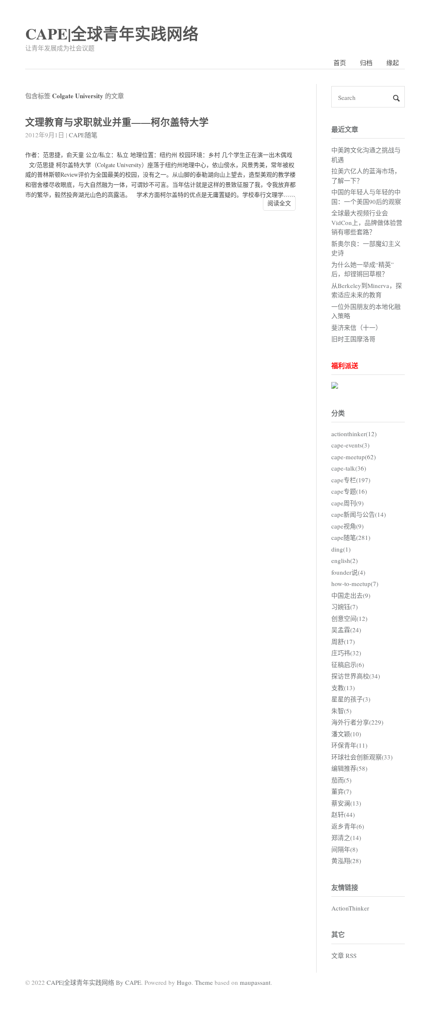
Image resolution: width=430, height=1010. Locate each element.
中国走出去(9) (350, 595)
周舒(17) (343, 641)
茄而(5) (341, 780)
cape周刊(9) (347, 503)
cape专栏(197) (350, 480)
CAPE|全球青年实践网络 (112, 33)
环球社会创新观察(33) (362, 757)
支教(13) (343, 687)
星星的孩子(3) (350, 699)
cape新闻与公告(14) (358, 514)
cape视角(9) (347, 526)
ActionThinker (350, 908)
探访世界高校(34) (355, 676)
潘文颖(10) (346, 734)
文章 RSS (344, 955)
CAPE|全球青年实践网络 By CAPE (94, 982)
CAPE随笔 (83, 135)
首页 (339, 62)
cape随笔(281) (350, 537)
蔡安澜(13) (346, 803)
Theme (204, 982)
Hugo (184, 982)
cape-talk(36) (348, 468)
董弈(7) (341, 791)
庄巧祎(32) (346, 653)
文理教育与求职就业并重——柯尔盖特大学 (117, 122)
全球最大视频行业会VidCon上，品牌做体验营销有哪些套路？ (366, 222)
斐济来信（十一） (356, 327)
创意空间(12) (349, 618)
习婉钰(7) (344, 606)
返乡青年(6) (347, 826)
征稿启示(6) (347, 664)
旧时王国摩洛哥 (353, 339)
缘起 (392, 62)
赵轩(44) (343, 814)
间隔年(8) (344, 849)
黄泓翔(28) (346, 860)
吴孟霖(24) (346, 629)
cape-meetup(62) (353, 457)
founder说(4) (348, 572)
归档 (366, 62)
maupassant (255, 982)
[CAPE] (334, 386)
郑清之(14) (346, 837)
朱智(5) (341, 710)
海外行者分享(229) (357, 722)
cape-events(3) (350, 445)
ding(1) (341, 549)
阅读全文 (279, 203)
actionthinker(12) (354, 433)
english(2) (344, 560)
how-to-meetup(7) (354, 583)
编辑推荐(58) (349, 768)
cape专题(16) (349, 491)
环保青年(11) (349, 745)
